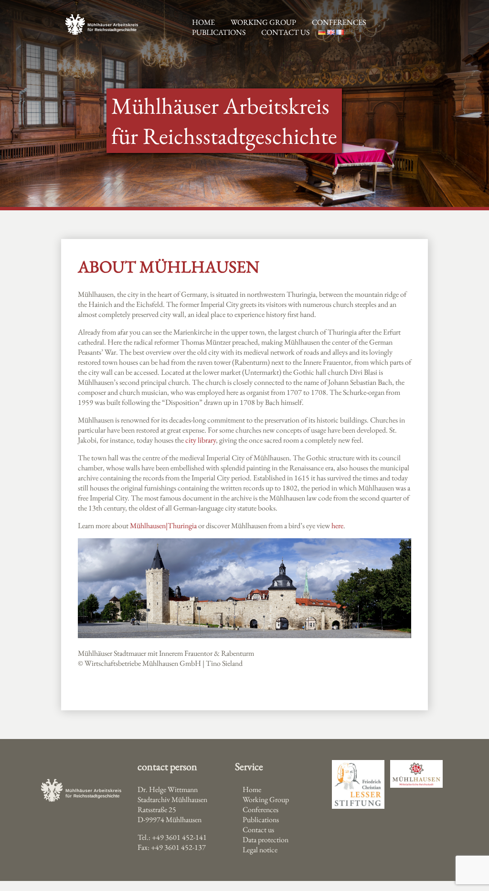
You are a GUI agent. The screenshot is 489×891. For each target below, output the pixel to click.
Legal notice (260, 850)
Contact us (285, 32)
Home (252, 789)
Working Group (266, 799)
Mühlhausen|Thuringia (163, 526)
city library (200, 440)
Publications (218, 32)
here (337, 526)
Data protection (265, 840)
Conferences (339, 22)
